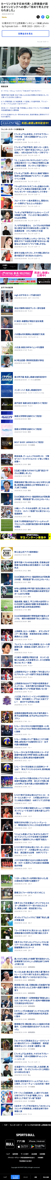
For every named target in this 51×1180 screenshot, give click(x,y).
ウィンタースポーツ (42, 42)
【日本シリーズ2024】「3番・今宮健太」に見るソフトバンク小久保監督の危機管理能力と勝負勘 (25, 109)
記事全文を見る (25, 33)
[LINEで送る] (47, 17)
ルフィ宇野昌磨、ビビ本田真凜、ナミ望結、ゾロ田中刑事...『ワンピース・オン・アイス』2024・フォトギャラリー (24, 102)
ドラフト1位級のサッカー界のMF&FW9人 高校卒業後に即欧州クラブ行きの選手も (25, 115)
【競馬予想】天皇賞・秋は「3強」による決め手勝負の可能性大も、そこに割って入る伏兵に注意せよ (25, 96)
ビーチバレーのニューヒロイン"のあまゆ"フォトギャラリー (21, 91)
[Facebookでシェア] (42, 17)
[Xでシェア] (38, 17)
